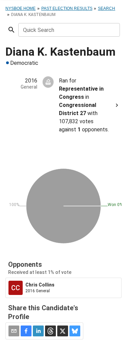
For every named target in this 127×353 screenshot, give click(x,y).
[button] (26, 331)
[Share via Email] (13, 331)
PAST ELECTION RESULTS (66, 8)
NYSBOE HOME (20, 8)
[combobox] (68, 30)
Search (106, 8)
